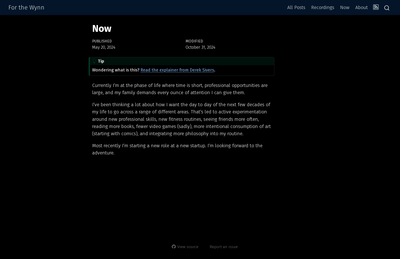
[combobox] (387, 7)
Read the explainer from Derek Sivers (177, 70)
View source (187, 246)
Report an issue (224, 246)
